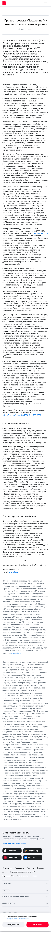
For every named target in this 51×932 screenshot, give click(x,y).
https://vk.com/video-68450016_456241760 (21, 415)
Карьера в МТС (8, 876)
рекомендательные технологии (15, 919)
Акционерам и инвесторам (27, 876)
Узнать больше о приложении (14, 844)
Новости (40, 868)
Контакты (30, 868)
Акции (4, 872)
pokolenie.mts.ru (41, 233)
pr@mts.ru (13, 572)
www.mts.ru (16, 653)
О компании (7, 868)
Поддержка (19, 868)
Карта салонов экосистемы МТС (22, 872)
